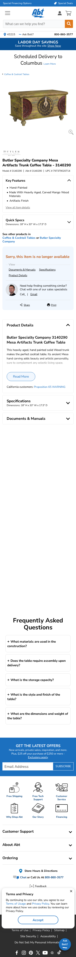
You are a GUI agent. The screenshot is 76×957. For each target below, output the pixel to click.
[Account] (60, 13)
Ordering (10, 857)
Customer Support (18, 831)
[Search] (69, 24)
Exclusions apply (38, 757)
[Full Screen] (71, 132)
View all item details (18, 207)
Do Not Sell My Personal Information (38, 942)
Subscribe (63, 766)
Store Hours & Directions (41, 871)
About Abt (11, 844)
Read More (21, 376)
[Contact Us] (12, 295)
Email (33, 294)
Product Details (18, 275)
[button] (38, 59)
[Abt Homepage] (38, 13)
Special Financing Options (17, 3)
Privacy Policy (40, 904)
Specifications (47, 270)
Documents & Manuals (22, 270)
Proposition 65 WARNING (49, 387)
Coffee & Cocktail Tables (16, 74)
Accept (38, 920)
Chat (22, 877)
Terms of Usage (16, 904)
